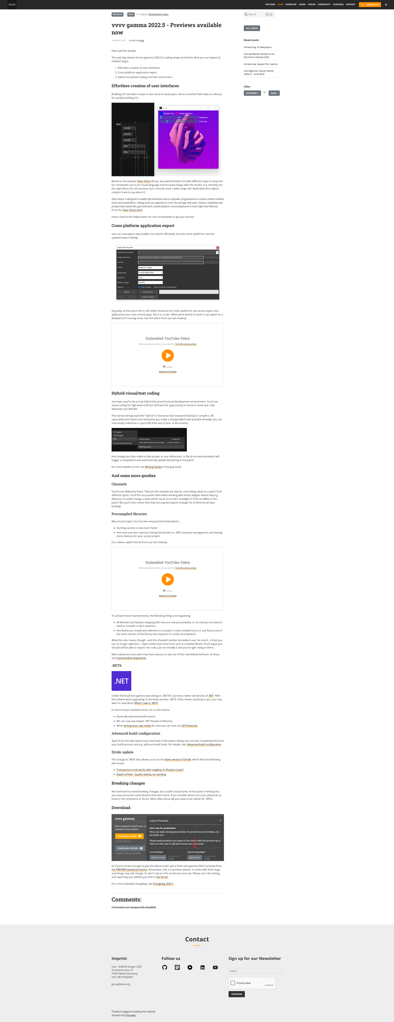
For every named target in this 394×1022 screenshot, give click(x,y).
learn (302, 4)
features (270, 4)
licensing (338, 4)
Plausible (130, 1015)
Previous (117, 14)
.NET (211, 695)
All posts (252, 28)
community (324, 4)
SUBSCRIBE (236, 994)
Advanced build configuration (204, 744)
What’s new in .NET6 (146, 703)
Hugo (126, 1011)
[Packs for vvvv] (386, 4)
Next (131, 14)
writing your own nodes (137, 725)
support (350, 4)
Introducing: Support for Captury (261, 64)
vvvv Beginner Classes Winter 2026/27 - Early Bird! (259, 72)
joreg (141, 40)
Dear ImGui (144, 181)
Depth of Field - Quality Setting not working (141, 774)
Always (169, 366)
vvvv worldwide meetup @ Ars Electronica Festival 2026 (259, 55)
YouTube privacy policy (185, 344)
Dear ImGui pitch (133, 210)
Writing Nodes (153, 467)
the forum (162, 877)
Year (273, 93)
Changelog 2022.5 (163, 883)
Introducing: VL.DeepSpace (257, 47)
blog (280, 4)
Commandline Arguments (131, 658)
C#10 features (189, 725)
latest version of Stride (178, 759)
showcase (290, 4)
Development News (159, 14)
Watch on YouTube (168, 371)
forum (311, 4)
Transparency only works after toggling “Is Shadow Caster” (150, 769)
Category (251, 93)
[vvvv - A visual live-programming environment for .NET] (12, 4)
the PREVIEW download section (130, 869)
